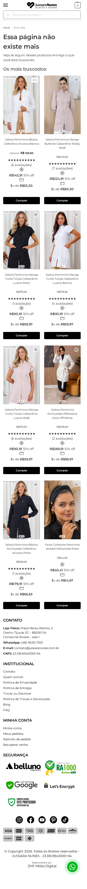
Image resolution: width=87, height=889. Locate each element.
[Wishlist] (36, 80)
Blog (6, 704)
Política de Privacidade (20, 682)
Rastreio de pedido (17, 739)
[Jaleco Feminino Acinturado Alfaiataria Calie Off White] (62, 374)
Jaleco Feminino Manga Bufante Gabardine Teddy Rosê (62, 143)
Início (6, 27)
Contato (9, 671)
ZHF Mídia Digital (42, 866)
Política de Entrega (17, 688)
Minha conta (12, 728)
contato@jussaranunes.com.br (36, 648)
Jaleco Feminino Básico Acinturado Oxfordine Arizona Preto (21, 549)
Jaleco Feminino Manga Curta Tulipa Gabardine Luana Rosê (21, 414)
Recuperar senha (15, 745)
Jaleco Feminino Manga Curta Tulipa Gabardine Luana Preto (21, 279)
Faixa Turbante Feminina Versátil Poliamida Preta (62, 546)
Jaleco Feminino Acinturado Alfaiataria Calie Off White (62, 414)
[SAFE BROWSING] (22, 788)
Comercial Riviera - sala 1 (28, 632)
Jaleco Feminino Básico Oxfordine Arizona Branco (21, 141)
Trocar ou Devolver (17, 693)
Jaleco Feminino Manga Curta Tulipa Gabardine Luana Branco (62, 279)
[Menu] (9, 5)
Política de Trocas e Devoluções (26, 699)
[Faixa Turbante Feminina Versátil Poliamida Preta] (62, 509)
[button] (77, 5)
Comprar (21, 200)
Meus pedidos (13, 734)
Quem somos (13, 677)
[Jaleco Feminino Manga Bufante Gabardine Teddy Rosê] (62, 105)
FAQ (6, 710)
